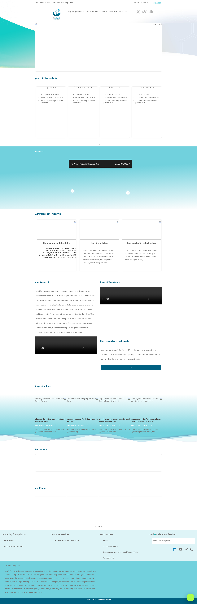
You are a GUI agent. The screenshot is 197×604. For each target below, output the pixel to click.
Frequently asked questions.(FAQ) (66, 540)
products (79, 11)
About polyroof (42, 282)
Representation (108, 558)
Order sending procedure (13, 546)
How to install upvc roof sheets (114, 341)
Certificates (40, 488)
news (104, 11)
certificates (96, 11)
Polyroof (71, 11)
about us (112, 11)
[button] (152, 48)
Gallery (105, 540)
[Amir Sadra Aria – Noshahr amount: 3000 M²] (41, 166)
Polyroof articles (43, 386)
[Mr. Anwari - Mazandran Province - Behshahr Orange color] (159, 166)
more (131, 367)
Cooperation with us (110, 546)
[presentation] (99, 145)
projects (88, 11)
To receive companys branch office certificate (120, 552)
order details (9, 540)
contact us (123, 11)
